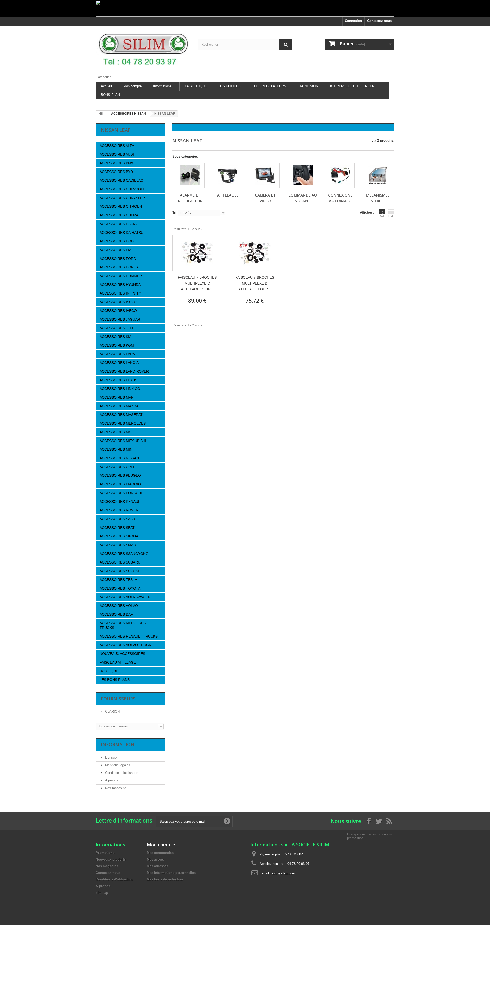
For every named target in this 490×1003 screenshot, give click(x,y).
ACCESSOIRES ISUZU (118, 302)
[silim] (143, 49)
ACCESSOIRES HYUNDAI (121, 285)
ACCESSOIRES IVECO (118, 311)
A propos (111, 780)
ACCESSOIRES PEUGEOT (121, 475)
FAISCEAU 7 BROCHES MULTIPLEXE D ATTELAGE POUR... (197, 283)
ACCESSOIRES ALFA (117, 146)
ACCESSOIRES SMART (119, 545)
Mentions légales (117, 765)
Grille (382, 216)
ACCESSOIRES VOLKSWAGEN (125, 597)
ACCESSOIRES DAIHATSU (121, 232)
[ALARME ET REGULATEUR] (190, 175)
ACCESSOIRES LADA (117, 354)
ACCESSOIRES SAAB (117, 519)
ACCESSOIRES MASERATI (122, 415)
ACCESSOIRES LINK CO (120, 389)
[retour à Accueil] (101, 114)
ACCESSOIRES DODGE (119, 241)
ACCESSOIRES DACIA (118, 224)
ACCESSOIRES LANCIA (119, 363)
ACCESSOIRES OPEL (117, 467)
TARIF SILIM (309, 86)
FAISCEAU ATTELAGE (118, 662)
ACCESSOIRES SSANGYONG (124, 554)
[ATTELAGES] (227, 175)
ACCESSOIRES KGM (117, 345)
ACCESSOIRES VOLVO (119, 606)
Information (117, 744)
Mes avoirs (155, 859)
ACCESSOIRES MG (116, 432)
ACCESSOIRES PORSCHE (121, 493)
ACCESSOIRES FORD (118, 258)
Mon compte (132, 86)
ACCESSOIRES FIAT (116, 250)
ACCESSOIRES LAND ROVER (124, 371)
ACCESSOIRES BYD (116, 172)
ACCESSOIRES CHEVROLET (124, 189)
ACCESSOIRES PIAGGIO (120, 484)
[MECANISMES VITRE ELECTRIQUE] (377, 175)
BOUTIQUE (109, 671)
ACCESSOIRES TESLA (118, 580)
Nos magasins (115, 788)
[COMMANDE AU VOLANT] (302, 175)
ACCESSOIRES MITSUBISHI (123, 441)
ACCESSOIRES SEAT (117, 527)
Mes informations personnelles (171, 873)
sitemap (102, 893)
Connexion (353, 21)
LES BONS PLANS (115, 680)
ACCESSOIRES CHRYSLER (122, 198)
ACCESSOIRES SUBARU (120, 562)
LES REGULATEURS (270, 86)
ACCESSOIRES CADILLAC (121, 180)
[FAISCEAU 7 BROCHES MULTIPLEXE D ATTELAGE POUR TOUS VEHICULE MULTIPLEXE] (197, 253)
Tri (174, 212)
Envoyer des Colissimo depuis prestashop (369, 836)
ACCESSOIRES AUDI (117, 154)
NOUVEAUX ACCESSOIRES (122, 654)
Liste (391, 216)
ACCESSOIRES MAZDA (119, 406)
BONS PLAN (110, 95)
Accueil (106, 86)
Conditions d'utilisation (121, 773)
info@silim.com (283, 873)
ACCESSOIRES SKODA (119, 536)
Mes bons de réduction (165, 879)
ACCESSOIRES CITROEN (121, 206)
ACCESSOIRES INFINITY (120, 293)
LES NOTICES (229, 86)
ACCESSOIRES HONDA (119, 267)
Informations (162, 86)
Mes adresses (157, 866)
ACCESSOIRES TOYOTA (120, 588)
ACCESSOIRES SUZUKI (119, 571)
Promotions (105, 853)
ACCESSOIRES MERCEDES (123, 423)
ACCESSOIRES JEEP (117, 328)
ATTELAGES (227, 195)
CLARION (112, 711)
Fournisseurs (118, 698)
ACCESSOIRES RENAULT (121, 501)
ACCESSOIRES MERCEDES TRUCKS (123, 625)
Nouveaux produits (111, 859)
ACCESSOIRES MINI (116, 449)
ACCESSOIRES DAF (116, 614)
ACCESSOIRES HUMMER (121, 276)
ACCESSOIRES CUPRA (119, 215)
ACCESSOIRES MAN (117, 397)
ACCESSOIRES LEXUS (118, 380)
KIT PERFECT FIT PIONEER (352, 86)
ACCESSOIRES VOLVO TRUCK (125, 645)
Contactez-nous (379, 21)
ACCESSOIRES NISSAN (119, 458)
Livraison (111, 757)
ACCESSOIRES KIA (115, 337)
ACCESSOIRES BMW (117, 163)
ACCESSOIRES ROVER (119, 510)
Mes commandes (160, 853)
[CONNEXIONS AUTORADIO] (340, 175)
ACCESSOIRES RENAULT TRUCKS (129, 636)
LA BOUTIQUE (196, 86)
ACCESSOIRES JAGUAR (120, 319)
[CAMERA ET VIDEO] (265, 175)
